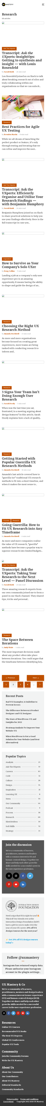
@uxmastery (28, 958)
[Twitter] (30, 876)
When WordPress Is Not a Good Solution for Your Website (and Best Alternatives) (22, 739)
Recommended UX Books (14, 1031)
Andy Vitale (8, 647)
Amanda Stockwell (11, 334)
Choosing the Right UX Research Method (20, 328)
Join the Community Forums (15, 1056)
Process (6, 520)
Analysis (9, 762)
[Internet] (9, 876)
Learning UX (11, 794)
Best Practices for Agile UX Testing (20, 128)
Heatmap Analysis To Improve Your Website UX (23, 729)
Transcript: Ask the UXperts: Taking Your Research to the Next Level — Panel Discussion (22, 575)
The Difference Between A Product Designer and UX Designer (22, 712)
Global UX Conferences (13, 1040)
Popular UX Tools (10, 1044)
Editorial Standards (11, 1085)
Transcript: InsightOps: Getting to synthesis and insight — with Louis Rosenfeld (22, 60)
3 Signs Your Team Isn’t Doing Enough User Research (20, 395)
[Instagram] (16, 876)
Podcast (9, 808)
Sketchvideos (12, 822)
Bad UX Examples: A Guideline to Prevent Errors (21, 703)
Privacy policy (12, 1099)
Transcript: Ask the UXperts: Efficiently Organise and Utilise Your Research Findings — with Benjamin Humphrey (23, 197)
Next (35, 678)
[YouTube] (16, 884)
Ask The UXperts (9, 48)
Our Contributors (10, 1076)
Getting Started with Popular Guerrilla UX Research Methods (19, 462)
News (8, 799)
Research (6, 122)
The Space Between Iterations (17, 641)
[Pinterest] (9, 884)
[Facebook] (23, 876)
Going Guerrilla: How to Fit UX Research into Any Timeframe (22, 528)
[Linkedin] (23, 884)
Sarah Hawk (9, 72)
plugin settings (31, 972)
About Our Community (12, 1072)
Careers (9, 771)
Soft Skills (10, 826)
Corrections (8, 1102)
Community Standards (13, 1089)
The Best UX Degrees (12, 1036)
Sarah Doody (9, 404)
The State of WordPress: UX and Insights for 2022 (21, 720)
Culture (9, 780)
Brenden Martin (10, 134)
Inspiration (7, 259)
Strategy (9, 831)
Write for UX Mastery (12, 1060)
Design (9, 785)
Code (8, 776)
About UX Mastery (10, 1081)
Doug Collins (9, 271)
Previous (11, 678)
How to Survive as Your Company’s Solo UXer (20, 265)
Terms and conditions (29, 1099)
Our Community (13, 803)
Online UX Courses (11, 1027)
